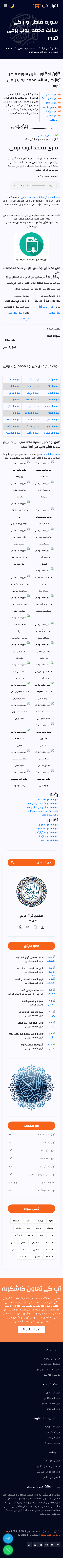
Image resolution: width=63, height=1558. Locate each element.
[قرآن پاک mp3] (42, 927)
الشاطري (43, 564)
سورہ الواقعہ (13, 420)
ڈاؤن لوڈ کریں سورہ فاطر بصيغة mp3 (32, 259)
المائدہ (16, 1221)
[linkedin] (40, 1544)
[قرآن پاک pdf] (35, 927)
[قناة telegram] (8, 1538)
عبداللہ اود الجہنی (19, 638)
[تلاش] (12, 862)
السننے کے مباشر (51, 1477)
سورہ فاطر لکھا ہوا (48, 800)
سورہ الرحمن (32, 420)
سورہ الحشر (53, 426)
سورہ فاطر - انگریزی (48, 825)
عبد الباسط (43, 591)
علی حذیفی (44, 658)
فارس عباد (19, 678)
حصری (19, 745)
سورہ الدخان (14, 406)
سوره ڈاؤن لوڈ (49, 98)
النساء (27, 1221)
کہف (18, 1228)
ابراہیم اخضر (19, 476)
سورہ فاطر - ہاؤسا (48, 836)
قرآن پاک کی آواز (49, 48)
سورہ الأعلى (32, 433)
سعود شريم (19, 544)
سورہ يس (34, 406)
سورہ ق (16, 413)
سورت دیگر (51, 103)
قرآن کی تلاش (53, 1392)
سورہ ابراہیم (14, 386)
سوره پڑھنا (51, 111)
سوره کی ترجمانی (52, 118)
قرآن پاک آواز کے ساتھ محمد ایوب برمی (40, 197)
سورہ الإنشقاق (51, 433)
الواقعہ (49, 1257)
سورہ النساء (14, 379)
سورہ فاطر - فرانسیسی (46, 828)
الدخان (23, 1242)
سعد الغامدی (43, 544)
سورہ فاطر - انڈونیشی (46, 832)
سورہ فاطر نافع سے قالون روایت (41, 807)
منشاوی (43, 745)
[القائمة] (6, 5)
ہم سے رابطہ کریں (51, 1375)
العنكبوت (15, 400)
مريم (51, 1235)
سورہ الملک (33, 426)
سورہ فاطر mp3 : (51, 454)
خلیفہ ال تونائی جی (19, 523)
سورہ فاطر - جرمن (49, 840)
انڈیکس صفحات (52, 1443)
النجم (25, 1249)
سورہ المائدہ (52, 386)
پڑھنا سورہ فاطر (50, 815)
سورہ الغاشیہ (13, 433)
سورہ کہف (33, 393)
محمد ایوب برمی (26, 48)
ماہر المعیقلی (43, 698)
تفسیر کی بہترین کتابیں (48, 1466)
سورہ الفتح (53, 413)
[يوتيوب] (29, 1544)
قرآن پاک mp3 (53, 1409)
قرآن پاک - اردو (32, 1329)
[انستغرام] (46, 1544)
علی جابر (19, 658)
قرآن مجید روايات (52, 1426)
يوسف (50, 1228)
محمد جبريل (19, 718)
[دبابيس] (35, 1544)
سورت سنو (51, 94)
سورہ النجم (53, 420)
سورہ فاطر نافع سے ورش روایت (42, 803)
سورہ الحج (54, 400)
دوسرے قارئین (50, 107)
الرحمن (14, 1249)
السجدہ (49, 1242)
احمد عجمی (43, 476)
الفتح (13, 1242)
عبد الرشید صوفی (43, 611)
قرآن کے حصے (53, 1438)
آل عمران (34, 379)
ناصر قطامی (19, 765)
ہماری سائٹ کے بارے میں (48, 1369)
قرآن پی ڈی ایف (52, 1461)
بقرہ (51, 1221)
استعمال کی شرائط (50, 1364)
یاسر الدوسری (19, 785)
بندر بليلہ (43, 497)
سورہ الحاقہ (13, 426)
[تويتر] (52, 1544)
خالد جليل (19, 497)
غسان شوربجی (43, 678)
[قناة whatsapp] (8, 1550)
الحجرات (49, 1249)
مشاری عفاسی (43, 765)
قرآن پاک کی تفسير (50, 1403)
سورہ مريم (14, 393)
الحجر (28, 1228)
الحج (41, 1235)
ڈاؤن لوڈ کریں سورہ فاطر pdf (43, 811)
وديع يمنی (43, 785)
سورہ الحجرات (32, 413)
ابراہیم (38, 1228)
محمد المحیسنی (43, 718)
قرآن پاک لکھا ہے (52, 1398)
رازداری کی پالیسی (51, 1358)
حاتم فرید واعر (43, 523)
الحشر (37, 1257)
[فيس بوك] (57, 1544)
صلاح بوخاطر (19, 564)
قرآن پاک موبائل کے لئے (48, 1472)
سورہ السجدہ (52, 406)
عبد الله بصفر (43, 638)
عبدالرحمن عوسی (19, 591)
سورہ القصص (32, 400)
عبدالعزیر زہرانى (19, 611)
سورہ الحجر (53, 393)
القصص (30, 1235)
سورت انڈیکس (53, 1432)
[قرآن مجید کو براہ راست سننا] (28, 927)
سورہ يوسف (32, 386)
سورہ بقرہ (54, 379)
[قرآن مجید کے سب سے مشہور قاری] (20, 927)
